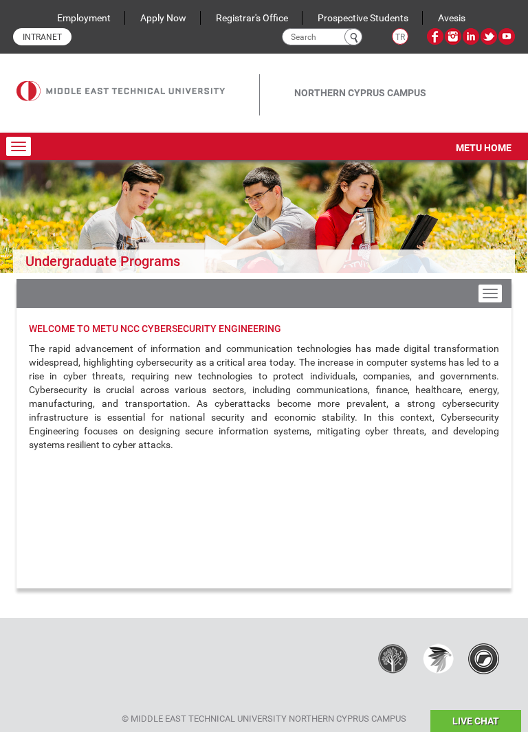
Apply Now (163, 17)
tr (400, 37)
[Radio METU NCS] (483, 658)
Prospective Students (363, 17)
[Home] (137, 81)
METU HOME (484, 147)
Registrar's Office (252, 17)
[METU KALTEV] (393, 658)
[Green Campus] (438, 658)
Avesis (451, 17)
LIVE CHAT (475, 721)
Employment (84, 17)
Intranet (42, 37)
